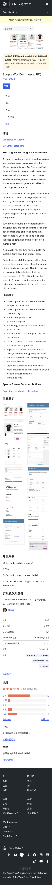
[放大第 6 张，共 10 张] (45, 407)
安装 (7, 110)
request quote (38, 661)
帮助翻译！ (38, 20)
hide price (31, 655)
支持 (7, 124)
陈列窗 (30, 776)
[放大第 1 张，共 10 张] (21, 407)
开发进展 (9, 117)
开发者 (6, 808)
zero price (44, 666)
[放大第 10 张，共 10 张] (45, 527)
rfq (47, 661)
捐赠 (30, 808)
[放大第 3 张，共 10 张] (21, 446)
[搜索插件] (31, 28)
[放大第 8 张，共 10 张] (45, 471)
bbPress (8, 831)
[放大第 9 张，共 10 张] (45, 500)
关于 (5, 776)
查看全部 (45, 719)
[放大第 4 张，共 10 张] (21, 489)
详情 (7, 96)
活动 (29, 803)
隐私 (5, 790)
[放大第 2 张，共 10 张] (21, 423)
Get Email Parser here (13, 145)
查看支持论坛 (9, 739)
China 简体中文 (16, 848)
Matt (6, 826)
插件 (29, 785)
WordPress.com (12, 822)
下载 (6, 86)
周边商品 (33, 813)
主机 (5, 785)
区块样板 (31, 790)
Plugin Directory (10, 12)
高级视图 (7, 674)
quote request (42, 655)
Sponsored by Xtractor (14, 139)
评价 (7, 103)
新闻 (5, 781)
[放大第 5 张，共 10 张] (21, 522)
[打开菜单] (47, 4)
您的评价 (7, 719)
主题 (29, 781)
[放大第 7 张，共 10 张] (45, 436)
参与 (29, 799)
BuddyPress (10, 836)
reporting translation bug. (26, 391)
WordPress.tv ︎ (11, 813)
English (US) (44, 649)
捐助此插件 (8, 759)
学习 (5, 799)
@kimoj (6, 391)
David (12, 78)
